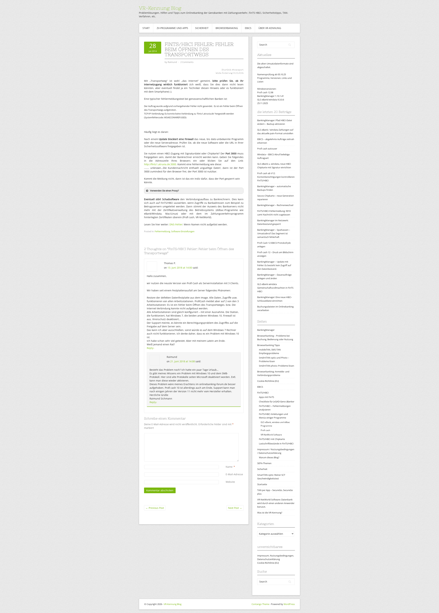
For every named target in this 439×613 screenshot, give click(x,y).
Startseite (262, 484)
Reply (150, 348)
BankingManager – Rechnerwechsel (275, 205)
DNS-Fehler (175, 224)
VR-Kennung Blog (160, 8)
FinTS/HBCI (263, 392)
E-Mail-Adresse (234, 474)
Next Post (235, 507)
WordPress (289, 604)
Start (146, 28)
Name (229, 466)
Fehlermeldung (162, 231)
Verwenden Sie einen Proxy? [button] (164, 190)
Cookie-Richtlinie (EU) (268, 381)
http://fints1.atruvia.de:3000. (160, 164)
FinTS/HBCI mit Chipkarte (272, 439)
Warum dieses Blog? (269, 457)
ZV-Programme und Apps (172, 28)
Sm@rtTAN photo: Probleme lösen (276, 365)
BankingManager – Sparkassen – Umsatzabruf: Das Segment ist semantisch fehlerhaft (273, 233)
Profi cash (265, 430)
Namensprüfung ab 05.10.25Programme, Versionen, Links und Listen (274, 78)
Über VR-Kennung (269, 28)
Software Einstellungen (182, 231)
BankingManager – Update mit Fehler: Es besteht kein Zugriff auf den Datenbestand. (274, 265)
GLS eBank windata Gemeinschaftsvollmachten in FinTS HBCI (275, 288)
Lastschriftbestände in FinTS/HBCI (276, 443)
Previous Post (155, 507)
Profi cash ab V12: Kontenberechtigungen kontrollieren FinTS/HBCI (276, 177)
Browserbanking (227, 28)
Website (230, 481)
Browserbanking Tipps (268, 345)
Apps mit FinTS (266, 397)
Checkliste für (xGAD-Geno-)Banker (276, 401)
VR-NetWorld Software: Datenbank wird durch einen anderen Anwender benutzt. (275, 503)
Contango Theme (260, 604)
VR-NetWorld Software (271, 434)
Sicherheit (202, 28)
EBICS (248, 28)
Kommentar (226, 435)
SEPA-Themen (264, 463)
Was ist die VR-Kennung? (269, 512)
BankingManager (266, 329)
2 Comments (186, 62)
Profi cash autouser (267, 148)
